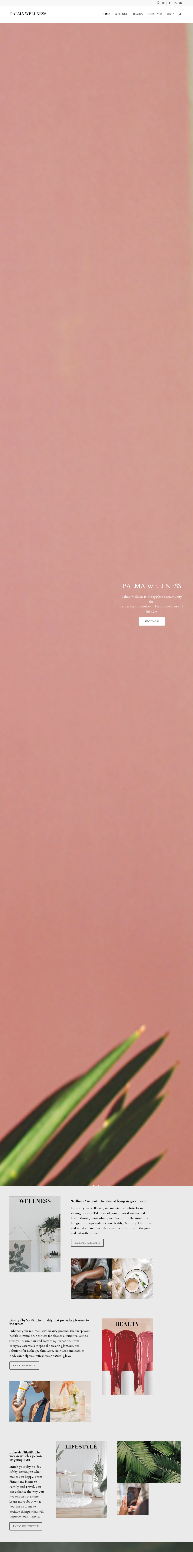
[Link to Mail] (181, 3)
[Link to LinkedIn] (175, 3)
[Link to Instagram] (163, 3)
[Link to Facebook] (169, 3)
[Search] (180, 14)
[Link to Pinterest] (158, 3)
